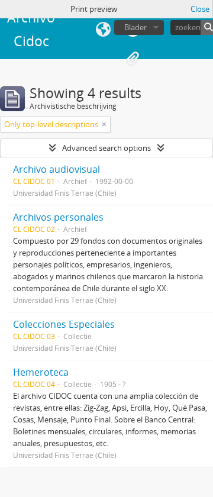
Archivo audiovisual (56, 169)
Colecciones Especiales (64, 324)
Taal (103, 29)
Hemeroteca (41, 372)
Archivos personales (58, 217)
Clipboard (132, 59)
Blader (135, 27)
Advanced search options (106, 148)
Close (200, 9)
